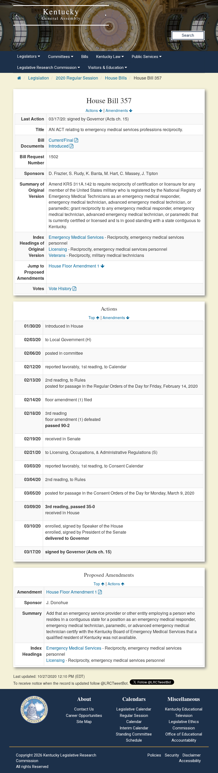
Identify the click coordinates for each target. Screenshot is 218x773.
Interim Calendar (134, 728)
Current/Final (61, 140)
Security (172, 755)
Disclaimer (192, 755)
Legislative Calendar (133, 709)
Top (92, 317)
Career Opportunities (84, 715)
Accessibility (190, 760)
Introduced (59, 146)
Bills (84, 56)
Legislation (38, 78)
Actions (92, 110)
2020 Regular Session (77, 78)
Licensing (58, 249)
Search (188, 35)
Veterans (57, 255)
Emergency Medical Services (76, 237)
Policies (154, 755)
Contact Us (84, 709)
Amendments (117, 110)
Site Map (84, 721)
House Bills (116, 78)
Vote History (61, 288)
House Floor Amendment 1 (74, 266)
